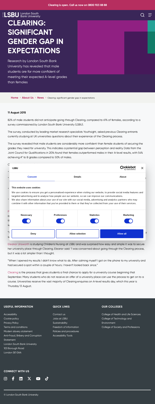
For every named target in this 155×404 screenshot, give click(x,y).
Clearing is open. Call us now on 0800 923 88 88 (77, 5)
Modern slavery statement (18, 331)
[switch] (60, 221)
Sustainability (60, 322)
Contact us (59, 314)
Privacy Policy (11, 322)
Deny (33, 233)
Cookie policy (11, 318)
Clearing (13, 272)
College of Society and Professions (121, 327)
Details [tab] (77, 176)
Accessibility (10, 314)
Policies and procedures (66, 331)
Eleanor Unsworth (18, 244)
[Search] (143, 15)
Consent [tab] (32, 176)
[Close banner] (142, 168)
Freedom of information (66, 327)
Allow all (121, 233)
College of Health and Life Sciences (121, 314)
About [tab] (123, 176)
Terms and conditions (15, 327)
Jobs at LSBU (60, 318)
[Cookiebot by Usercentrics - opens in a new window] (122, 168)
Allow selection (77, 233)
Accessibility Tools (62, 335)
